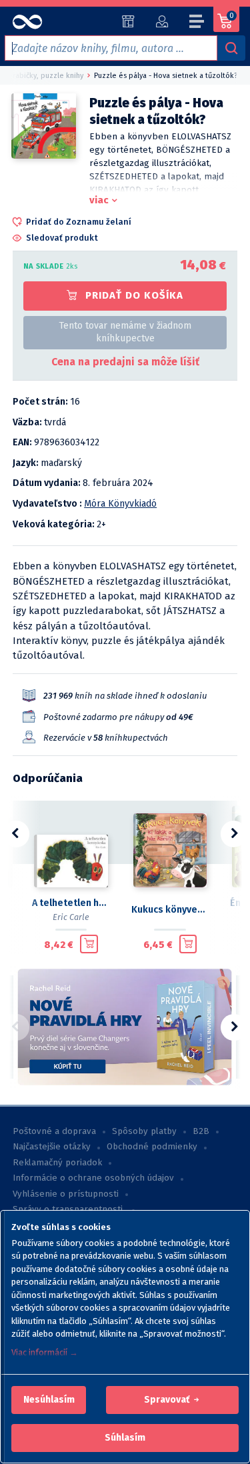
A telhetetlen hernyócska (71, 903)
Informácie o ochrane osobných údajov (93, 1178)
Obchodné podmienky (152, 1146)
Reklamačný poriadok (57, 1162)
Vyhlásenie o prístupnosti (66, 1194)
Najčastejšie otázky (52, 1146)
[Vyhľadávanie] (231, 48)
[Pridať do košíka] (89, 944)
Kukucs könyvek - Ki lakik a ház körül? (170, 909)
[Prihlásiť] (162, 21)
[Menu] (197, 23)
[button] (49, 1400)
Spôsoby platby (144, 1131)
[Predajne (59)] (128, 21)
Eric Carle (71, 917)
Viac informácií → (44, 1352)
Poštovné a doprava (54, 1131)
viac (99, 200)
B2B (201, 1131)
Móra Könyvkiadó (120, 503)
